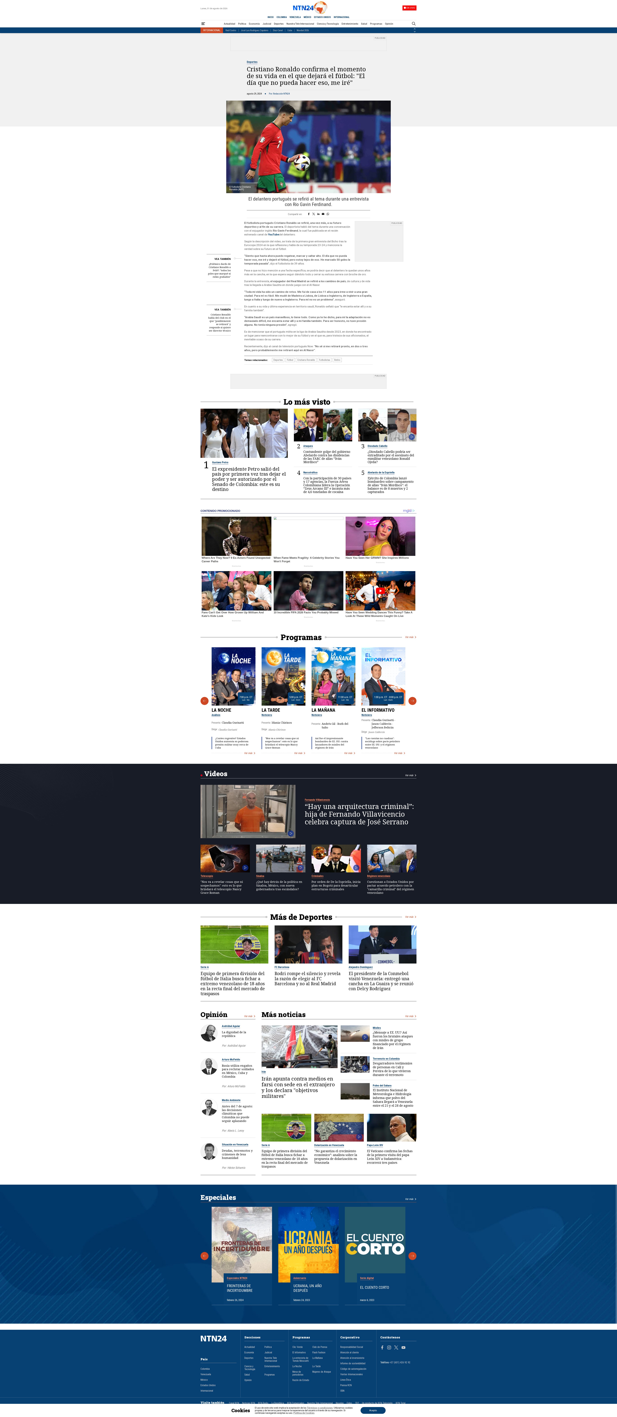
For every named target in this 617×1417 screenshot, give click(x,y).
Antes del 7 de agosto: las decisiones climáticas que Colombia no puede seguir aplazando (237, 1113)
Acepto (373, 1410)
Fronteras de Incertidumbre (240, 1288)
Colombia (205, 1369)
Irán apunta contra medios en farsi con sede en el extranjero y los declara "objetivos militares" (298, 1087)
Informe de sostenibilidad (352, 1363)
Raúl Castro (231, 30)
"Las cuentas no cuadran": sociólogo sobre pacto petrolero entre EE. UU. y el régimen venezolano (382, 743)
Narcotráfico (310, 472)
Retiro (337, 360)
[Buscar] (413, 24)
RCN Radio (263, 1403)
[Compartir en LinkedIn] (318, 214)
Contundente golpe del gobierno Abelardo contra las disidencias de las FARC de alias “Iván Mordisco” (326, 456)
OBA (342, 1390)
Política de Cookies (303, 1413)
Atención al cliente (349, 1352)
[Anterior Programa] (205, 701)
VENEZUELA (295, 17)
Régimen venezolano (378, 876)
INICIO (271, 17)
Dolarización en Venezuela (329, 1145)
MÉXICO (307, 17)
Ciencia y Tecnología (328, 23)
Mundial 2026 (303, 30)
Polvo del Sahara (382, 1085)
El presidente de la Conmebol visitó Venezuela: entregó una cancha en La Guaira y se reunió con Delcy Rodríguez (381, 981)
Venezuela (206, 1374)
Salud (364, 23)
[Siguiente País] (414, 31)
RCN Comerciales (295, 1403)
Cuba (289, 30)
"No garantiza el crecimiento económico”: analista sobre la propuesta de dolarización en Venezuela (335, 1157)
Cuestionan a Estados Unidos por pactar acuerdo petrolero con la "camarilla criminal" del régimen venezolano (390, 887)
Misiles (377, 1027)
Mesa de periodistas (297, 1373)
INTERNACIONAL (341, 17)
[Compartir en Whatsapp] (328, 214)
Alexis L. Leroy (235, 1130)
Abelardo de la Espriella (381, 472)
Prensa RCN (346, 1385)
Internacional (207, 1390)
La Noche (221, 710)
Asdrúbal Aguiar (231, 1026)
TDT (357, 1403)
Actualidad (229, 23)
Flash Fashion (318, 1352)
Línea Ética (345, 1379)
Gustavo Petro (220, 462)
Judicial (267, 23)
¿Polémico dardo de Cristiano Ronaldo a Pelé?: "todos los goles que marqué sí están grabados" (219, 270)
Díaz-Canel (278, 30)
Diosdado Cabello (377, 446)
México (204, 1379)
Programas (376, 23)
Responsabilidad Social (351, 1347)
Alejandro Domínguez (361, 967)
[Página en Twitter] (396, 1347)
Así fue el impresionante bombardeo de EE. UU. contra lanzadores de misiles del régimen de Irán (331, 743)
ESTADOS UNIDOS (322, 17)
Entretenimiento (350, 23)
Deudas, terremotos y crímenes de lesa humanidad (237, 1154)
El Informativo (378, 710)
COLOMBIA (282, 17)
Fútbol (290, 360)
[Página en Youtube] (403, 1347)
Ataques (308, 446)
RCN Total (400, 1403)
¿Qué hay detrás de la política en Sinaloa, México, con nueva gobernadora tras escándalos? (279, 885)
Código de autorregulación (353, 1369)
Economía (254, 23)
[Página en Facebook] (382, 1347)
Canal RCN (234, 1403)
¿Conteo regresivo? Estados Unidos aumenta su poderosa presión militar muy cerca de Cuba (231, 743)
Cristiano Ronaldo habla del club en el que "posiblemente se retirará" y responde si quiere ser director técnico (219, 322)
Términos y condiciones (320, 1408)
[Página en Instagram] (389, 1347)
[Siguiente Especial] (412, 1256)
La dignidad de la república (234, 1034)
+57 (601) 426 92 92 (400, 1362)
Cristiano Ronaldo (306, 360)
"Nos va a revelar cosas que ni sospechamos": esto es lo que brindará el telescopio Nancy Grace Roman (282, 743)
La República (277, 1403)
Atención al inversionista (352, 1358)
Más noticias (284, 1014)
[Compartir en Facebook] (309, 214)
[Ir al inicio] (219, 1343)
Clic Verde (297, 1347)
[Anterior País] (414, 29)
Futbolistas (324, 360)
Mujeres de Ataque (321, 1371)
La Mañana (323, 710)
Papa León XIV (375, 1145)
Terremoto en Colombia (386, 1058)
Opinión (389, 23)
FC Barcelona (282, 967)
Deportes (279, 23)
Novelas (340, 1403)
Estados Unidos (208, 1385)
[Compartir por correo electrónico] (323, 214)
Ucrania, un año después (307, 1288)
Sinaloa (260, 876)
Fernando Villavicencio (317, 799)
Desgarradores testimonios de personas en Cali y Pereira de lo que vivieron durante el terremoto (392, 1069)
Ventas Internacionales (351, 1374)
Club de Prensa (319, 1347)
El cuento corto (374, 1287)
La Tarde (271, 710)
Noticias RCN (248, 1403)
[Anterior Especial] (205, 1256)
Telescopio (207, 876)
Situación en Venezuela (235, 1144)
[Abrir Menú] (203, 24)
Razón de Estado (300, 1380)
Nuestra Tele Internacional (300, 23)
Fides (349, 1403)
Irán (264, 1071)
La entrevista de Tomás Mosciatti (300, 1359)
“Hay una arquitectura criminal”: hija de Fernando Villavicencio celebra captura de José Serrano (359, 814)
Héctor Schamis (236, 1167)
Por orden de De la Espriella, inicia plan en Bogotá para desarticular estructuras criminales (336, 885)
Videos (215, 773)
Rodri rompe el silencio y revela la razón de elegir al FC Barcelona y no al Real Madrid (307, 978)
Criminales (317, 876)
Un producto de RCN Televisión (377, 1403)
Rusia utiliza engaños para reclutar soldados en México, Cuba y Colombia (238, 1071)
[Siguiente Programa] (412, 701)
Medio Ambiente (231, 1100)
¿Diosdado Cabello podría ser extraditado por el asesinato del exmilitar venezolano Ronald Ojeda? (391, 456)
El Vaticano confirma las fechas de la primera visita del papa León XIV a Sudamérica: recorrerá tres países (390, 1157)
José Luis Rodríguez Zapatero (254, 30)
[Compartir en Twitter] (313, 214)
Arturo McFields (231, 1059)
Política (242, 23)
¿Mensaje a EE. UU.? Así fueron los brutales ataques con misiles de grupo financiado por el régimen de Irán (393, 1040)
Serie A (205, 967)
